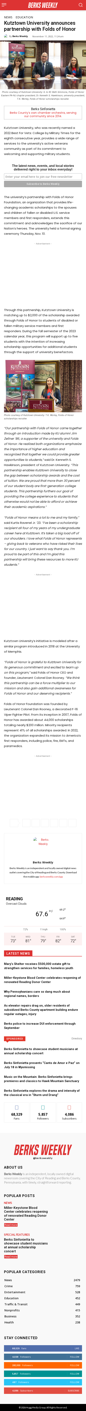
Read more (11, 1224)
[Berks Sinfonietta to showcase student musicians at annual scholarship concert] (66, 1245)
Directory (77, 1038)
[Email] (63, 823)
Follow (43, 1105)
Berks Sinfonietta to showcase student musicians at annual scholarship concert (26, 1245)
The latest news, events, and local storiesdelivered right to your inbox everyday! (43, 167)
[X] (36, 823)
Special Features (17, 1234)
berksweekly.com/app (51, 876)
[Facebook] (26, 823)
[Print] (72, 823)
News (8, 17)
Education (24, 17)
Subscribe (69, 1105)
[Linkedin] (54, 823)
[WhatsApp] (45, 823)
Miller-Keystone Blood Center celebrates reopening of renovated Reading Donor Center (26, 1213)
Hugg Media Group (36, 1407)
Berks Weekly (20, 36)
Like (17, 1105)
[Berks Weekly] (6, 36)
